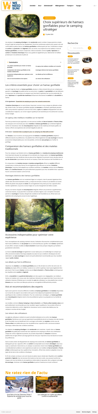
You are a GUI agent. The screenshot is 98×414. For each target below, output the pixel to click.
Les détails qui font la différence (44, 74)
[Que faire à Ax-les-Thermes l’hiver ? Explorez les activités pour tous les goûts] (19, 384)
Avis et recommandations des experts (17, 78)
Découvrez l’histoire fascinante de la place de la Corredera (73, 72)
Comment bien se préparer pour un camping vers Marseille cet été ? (33, 132)
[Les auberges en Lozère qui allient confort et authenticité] (50, 384)
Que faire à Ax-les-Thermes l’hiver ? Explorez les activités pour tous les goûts (19, 396)
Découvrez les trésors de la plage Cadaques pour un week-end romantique (73, 83)
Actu (70, 67)
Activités (11, 378)
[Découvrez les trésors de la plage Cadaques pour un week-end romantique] (87, 82)
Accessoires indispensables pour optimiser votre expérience (20, 75)
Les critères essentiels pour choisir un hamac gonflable (19, 66)
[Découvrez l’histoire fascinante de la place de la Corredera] (87, 71)
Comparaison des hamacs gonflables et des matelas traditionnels (18, 70)
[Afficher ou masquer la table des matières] (40, 62)
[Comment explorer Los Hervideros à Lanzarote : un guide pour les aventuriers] (87, 60)
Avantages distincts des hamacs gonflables (47, 70)
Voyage (70, 56)
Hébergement (49, 18)
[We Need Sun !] (11, 5)
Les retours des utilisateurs (43, 78)
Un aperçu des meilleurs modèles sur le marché (48, 66)
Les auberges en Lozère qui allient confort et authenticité (50, 395)
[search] (91, 5)
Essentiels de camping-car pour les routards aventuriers (33, 101)
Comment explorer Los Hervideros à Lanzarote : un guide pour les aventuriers (74, 61)
